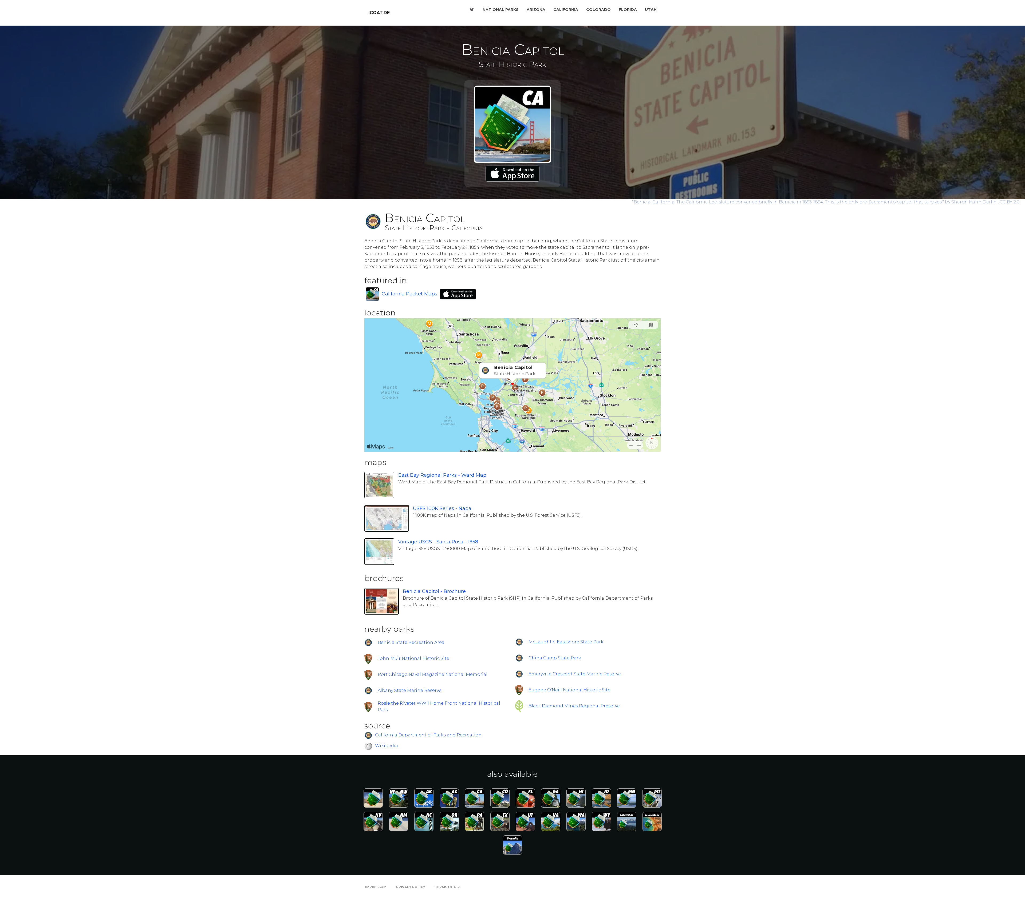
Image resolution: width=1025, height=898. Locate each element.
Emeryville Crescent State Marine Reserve (575, 673)
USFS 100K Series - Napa (442, 508)
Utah (651, 9)
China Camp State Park (555, 657)
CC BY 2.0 (1010, 202)
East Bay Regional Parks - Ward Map (442, 475)
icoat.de (379, 12)
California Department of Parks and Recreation (428, 735)
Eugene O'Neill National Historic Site (569, 689)
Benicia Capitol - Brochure (434, 591)
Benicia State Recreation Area (411, 642)
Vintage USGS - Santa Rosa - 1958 (438, 542)
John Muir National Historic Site (413, 658)
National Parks (501, 9)
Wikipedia (386, 745)
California (565, 9)
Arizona (536, 9)
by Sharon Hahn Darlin (815, 202)
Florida (628, 9)
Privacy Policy (410, 887)
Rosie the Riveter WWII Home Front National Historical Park (439, 706)
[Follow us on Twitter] (472, 9)
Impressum (376, 887)
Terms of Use (448, 887)
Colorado (598, 9)
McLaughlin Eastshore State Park (566, 641)
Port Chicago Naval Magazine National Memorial (432, 674)
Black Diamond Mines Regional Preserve (574, 705)
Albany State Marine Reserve (409, 690)
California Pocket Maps (409, 294)
